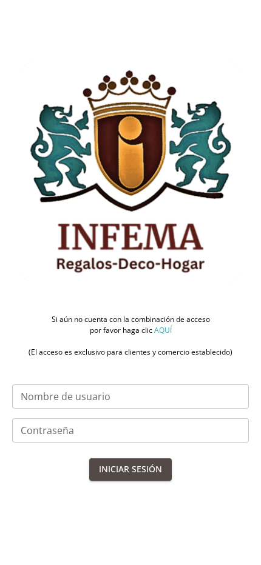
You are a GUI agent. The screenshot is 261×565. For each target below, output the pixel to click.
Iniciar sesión (130, 469)
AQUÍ (163, 330)
